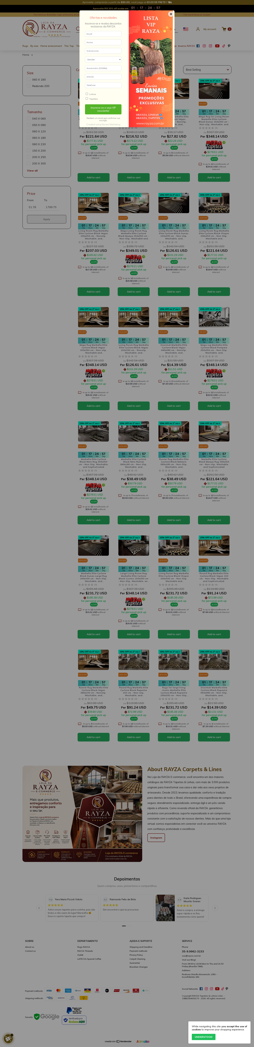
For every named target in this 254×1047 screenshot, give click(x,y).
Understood (204, 1037)
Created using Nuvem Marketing (103, 124)
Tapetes (93, 99)
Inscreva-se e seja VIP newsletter (103, 109)
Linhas (92, 94)
